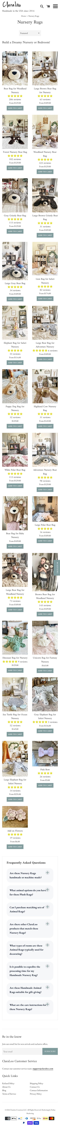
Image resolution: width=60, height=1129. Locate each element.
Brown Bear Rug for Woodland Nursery (45, 596)
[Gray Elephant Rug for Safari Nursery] (45, 694)
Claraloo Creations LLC (18, 1110)
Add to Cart (15, 108)
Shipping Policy (36, 1083)
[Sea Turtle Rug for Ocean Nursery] (15, 694)
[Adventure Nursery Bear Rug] (45, 450)
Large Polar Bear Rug (45, 525)
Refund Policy (8, 1083)
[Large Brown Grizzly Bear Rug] (45, 195)
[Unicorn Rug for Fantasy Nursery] (45, 638)
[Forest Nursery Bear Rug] (15, 132)
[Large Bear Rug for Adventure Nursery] (45, 323)
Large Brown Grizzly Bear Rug (45, 217)
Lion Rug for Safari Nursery (45, 281)
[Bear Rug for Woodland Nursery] (15, 68)
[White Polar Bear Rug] (15, 450)
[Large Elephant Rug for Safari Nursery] (15, 759)
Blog (4, 1090)
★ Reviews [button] (57, 567)
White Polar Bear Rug (15, 470)
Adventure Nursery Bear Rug (45, 472)
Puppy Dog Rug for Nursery (15, 408)
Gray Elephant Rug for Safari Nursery (45, 716)
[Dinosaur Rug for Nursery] (15, 638)
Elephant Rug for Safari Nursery (15, 345)
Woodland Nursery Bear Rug (45, 154)
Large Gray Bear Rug (15, 283)
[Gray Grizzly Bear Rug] (15, 195)
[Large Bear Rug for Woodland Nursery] (15, 570)
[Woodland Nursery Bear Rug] (45, 132)
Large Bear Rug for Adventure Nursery (45, 345)
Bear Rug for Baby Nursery (15, 535)
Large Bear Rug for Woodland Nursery (15, 592)
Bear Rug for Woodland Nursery (15, 91)
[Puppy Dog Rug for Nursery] (15, 386)
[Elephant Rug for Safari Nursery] (15, 323)
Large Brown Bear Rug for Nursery (45, 91)
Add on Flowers (15, 831)
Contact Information (39, 1090)
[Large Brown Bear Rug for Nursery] (45, 68)
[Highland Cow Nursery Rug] (45, 386)
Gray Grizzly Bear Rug (15, 216)
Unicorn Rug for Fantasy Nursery (45, 660)
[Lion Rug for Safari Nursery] (45, 259)
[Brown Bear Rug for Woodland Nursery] (45, 572)
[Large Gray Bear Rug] (15, 261)
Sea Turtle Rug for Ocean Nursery (15, 716)
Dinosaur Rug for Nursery (15, 658)
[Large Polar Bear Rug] (45, 509)
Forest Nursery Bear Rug (15, 152)
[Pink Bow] (45, 753)
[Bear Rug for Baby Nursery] (15, 513)
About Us (6, 1086)
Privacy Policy (36, 1093)
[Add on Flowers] (15, 817)
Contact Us (35, 1086)
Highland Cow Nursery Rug (45, 408)
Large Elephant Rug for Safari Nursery (15, 782)
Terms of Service (9, 1093)
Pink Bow (45, 770)
